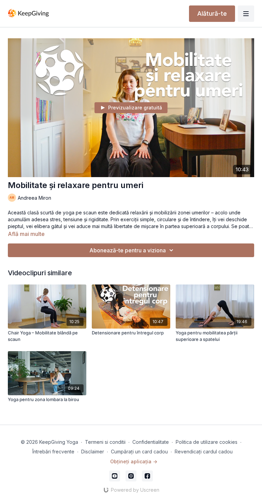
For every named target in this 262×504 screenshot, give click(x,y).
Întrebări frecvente (53, 451)
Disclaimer (92, 451)
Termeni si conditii (105, 442)
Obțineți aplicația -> (133, 461)
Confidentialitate (150, 442)
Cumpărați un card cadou (139, 451)
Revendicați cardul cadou (204, 451)
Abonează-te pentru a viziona (127, 250)
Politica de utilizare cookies (206, 442)
